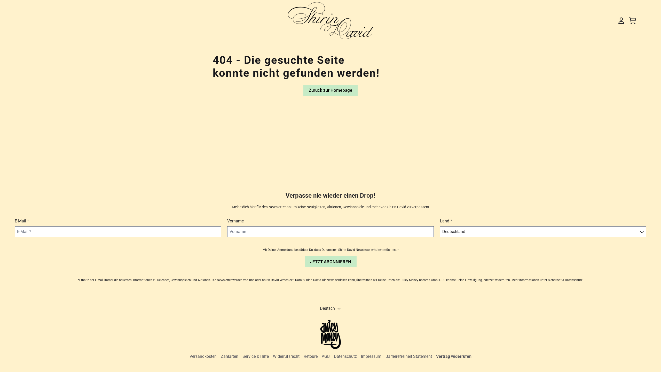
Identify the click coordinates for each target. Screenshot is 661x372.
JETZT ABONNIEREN (330, 261)
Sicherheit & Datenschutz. (565, 280)
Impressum (371, 356)
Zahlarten (229, 356)
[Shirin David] (330, 20)
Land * (446, 221)
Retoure (311, 356)
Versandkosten (203, 356)
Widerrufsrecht (286, 356)
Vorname (235, 221)
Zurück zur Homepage (330, 90)
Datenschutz (345, 356)
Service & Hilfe (255, 356)
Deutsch (327, 308)
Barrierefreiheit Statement (408, 356)
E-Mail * (22, 221)
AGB (326, 356)
